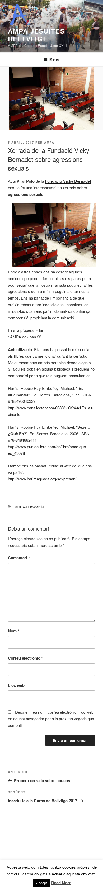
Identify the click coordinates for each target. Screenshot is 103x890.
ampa (49, 142)
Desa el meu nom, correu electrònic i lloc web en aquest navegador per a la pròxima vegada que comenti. (51, 718)
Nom (13, 631)
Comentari (19, 558)
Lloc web (16, 685)
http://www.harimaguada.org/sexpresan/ (42, 478)
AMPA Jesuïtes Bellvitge (36, 34)
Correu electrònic (25, 658)
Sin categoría (30, 507)
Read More (61, 883)
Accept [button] (41, 882)
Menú (54, 59)
